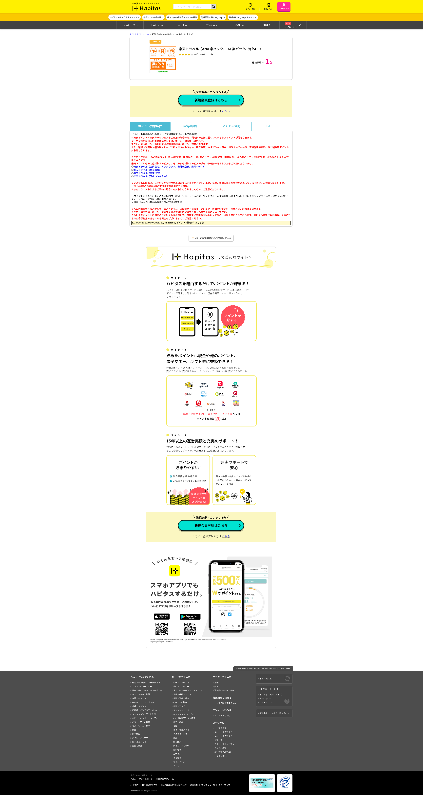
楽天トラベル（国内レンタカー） (151, 176)
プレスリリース (208, 785)
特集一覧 (218, 740)
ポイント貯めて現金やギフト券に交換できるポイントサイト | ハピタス (146, 6)
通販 (216, 687)
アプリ (176, 766)
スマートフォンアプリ (224, 744)
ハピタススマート (222, 728)
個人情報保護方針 (150, 785)
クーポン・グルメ (181, 683)
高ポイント (178, 754)
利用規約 (134, 785)
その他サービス (180, 734)
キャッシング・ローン (183, 714)
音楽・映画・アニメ (182, 694)
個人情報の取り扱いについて (174, 785)
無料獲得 (177, 750)
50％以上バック (139, 742)
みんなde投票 (220, 748)
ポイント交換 (265, 679)
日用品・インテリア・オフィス (146, 710)
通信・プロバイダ (181, 730)
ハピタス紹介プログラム (225, 703)
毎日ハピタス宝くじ (223, 736)
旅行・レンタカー (181, 687)
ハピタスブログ (266, 703)
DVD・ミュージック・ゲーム (145, 702)
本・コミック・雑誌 (141, 694)
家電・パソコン (139, 698)
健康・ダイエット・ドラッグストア (148, 691)
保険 (175, 726)
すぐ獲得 (177, 758)
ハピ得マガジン (221, 756)
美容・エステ (179, 706)
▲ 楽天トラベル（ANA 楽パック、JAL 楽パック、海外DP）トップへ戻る (263, 669)
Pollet (133, 779)
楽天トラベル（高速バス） (147, 173)
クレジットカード (181, 710)
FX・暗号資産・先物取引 (184, 718)
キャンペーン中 (180, 762)
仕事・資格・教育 (181, 698)
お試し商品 (137, 746)
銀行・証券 (178, 722)
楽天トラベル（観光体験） (147, 170)
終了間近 (136, 734)
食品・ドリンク (139, 706)
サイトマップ (224, 785)
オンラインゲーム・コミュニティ (188, 691)
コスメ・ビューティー (142, 687)
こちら (226, 111)
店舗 (216, 683)
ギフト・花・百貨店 (141, 722)
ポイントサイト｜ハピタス (140, 34)
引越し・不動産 (180, 702)
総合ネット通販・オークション (146, 683)
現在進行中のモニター (224, 691)
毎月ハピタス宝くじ (223, 732)
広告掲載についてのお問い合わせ (274, 713)
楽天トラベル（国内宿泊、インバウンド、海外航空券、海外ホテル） (169, 167)
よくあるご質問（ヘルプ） (271, 695)
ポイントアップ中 (140, 738)
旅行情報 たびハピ (222, 752)
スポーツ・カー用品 (141, 726)
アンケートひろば (222, 716)
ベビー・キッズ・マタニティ (145, 718)
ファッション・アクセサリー (145, 714)
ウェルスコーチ (146, 779)
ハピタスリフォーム (165, 779)
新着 (134, 730)
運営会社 (194, 785)
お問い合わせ (265, 699)
